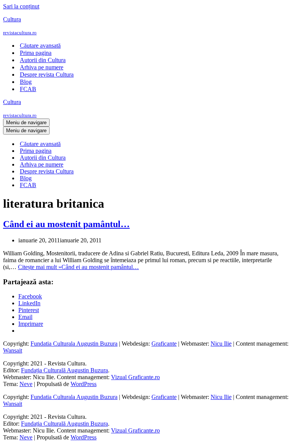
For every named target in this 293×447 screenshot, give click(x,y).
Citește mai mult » (78, 267)
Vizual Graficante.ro (135, 377)
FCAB (28, 89)
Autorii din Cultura (43, 60)
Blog (26, 82)
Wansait (12, 350)
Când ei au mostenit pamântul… (66, 224)
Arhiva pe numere (41, 67)
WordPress (84, 384)
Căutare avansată (40, 45)
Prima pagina (36, 53)
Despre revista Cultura (47, 74)
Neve (25, 384)
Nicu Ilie (221, 343)
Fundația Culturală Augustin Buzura (64, 370)
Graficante (164, 343)
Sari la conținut (21, 6)
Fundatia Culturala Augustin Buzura (74, 343)
